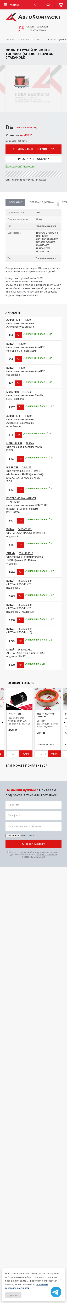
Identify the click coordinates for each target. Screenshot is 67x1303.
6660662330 (25, 581)
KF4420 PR (15, 502)
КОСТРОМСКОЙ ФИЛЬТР (21, 498)
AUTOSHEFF (13, 319)
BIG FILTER (12, 467)
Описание (15, 202)
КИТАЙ (10, 343)
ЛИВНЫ (10, 553)
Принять (13, 1295)
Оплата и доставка (42, 202)
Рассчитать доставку (33, 159)
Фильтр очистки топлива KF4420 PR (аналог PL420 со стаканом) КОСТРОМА (26, 509)
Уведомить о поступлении (33, 149)
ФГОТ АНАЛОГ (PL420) (19, 632)
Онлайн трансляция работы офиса (37, 28)
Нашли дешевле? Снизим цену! (20, 166)
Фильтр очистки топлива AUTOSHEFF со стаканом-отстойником (20, 423)
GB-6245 (26, 467)
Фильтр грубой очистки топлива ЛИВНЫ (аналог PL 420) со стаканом (24, 560)
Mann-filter (12, 392)
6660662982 (25, 529)
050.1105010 (26, 553)
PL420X (22, 343)
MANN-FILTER (14, 443)
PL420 (27, 319)
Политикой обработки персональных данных (39, 855)
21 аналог (18, 135)
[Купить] (18, 335)
